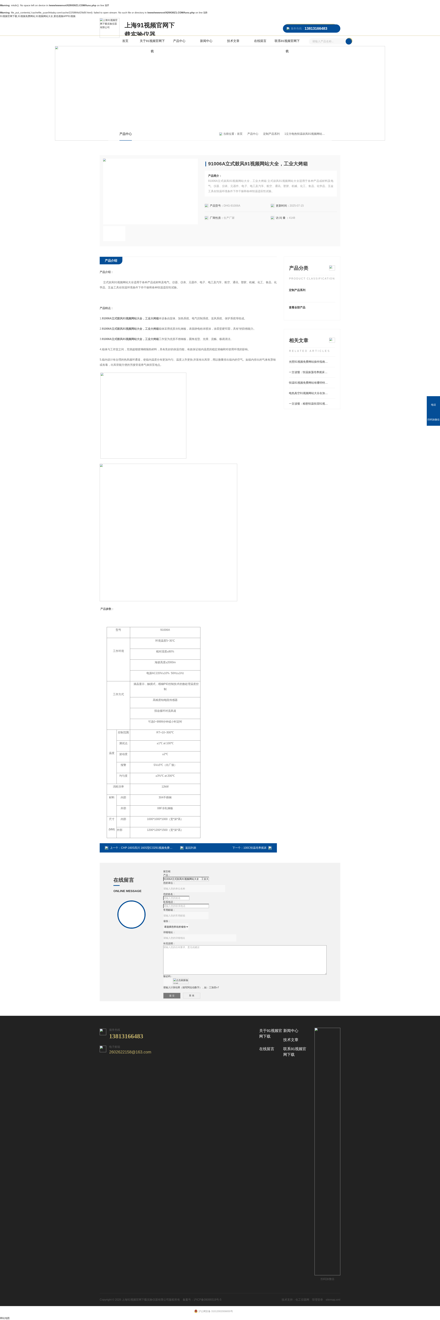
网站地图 (5, 1318)
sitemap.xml (333, 1299)
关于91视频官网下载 (152, 42)
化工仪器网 (302, 1299)
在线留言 (260, 41)
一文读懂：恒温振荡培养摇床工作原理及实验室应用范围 (312, 372)
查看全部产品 (297, 307)
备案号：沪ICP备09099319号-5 (202, 1299)
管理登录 (317, 1299)
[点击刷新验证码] (181, 981)
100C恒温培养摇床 (255, 847)
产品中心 (179, 41)
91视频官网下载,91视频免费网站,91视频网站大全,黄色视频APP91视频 (37, 16)
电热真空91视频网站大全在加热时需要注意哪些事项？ (312, 393)
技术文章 (233, 41)
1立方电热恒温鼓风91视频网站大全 (306, 133)
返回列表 (190, 847)
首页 (125, 41)
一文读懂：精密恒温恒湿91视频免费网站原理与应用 (312, 403)
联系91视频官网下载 (287, 42)
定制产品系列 (271, 133)
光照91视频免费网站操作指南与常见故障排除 (312, 361)
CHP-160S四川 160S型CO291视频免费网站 (148, 847)
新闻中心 (206, 41)
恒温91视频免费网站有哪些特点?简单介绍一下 (312, 382)
